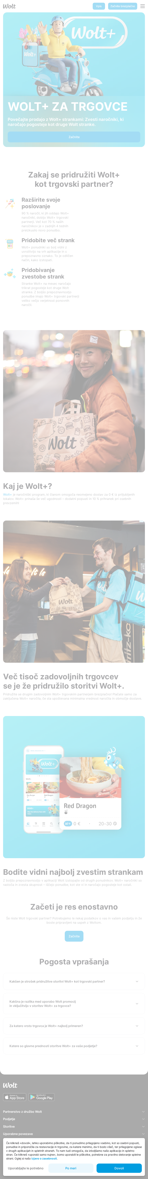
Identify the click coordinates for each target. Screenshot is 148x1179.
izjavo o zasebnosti (44, 1158)
